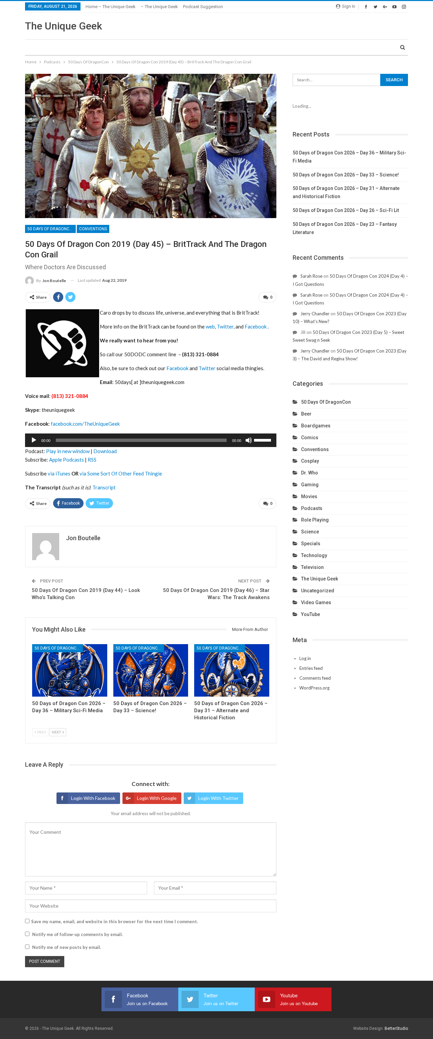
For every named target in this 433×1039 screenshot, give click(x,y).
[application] (150, 440)
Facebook (256, 326)
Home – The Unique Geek (111, 6)
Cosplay (310, 461)
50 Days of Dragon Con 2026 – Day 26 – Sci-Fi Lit (346, 210)
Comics (309, 437)
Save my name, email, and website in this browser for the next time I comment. (114, 921)
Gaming (310, 484)
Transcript (104, 487)
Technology (314, 555)
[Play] (33, 440)
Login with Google (157, 798)
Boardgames (316, 425)
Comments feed (315, 678)
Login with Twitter (218, 798)
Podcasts (311, 508)
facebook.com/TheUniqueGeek (85, 424)
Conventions (93, 229)
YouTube (310, 614)
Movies (309, 496)
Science (310, 531)
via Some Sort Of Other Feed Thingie (120, 473)
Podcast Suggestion (203, 6)
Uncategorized (317, 590)
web (210, 326)
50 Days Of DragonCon (51, 229)
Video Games (316, 602)
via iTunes (59, 473)
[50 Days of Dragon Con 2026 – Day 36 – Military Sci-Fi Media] (69, 670)
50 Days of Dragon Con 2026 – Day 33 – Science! (346, 174)
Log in (305, 658)
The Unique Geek (63, 26)
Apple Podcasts (66, 460)
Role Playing (315, 520)
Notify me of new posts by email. (66, 947)
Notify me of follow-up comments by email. (77, 934)
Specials (310, 543)
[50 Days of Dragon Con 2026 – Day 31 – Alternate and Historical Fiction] (231, 670)
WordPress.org (314, 688)
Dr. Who (309, 472)
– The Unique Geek (159, 6)
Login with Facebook (93, 798)
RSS (92, 460)
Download (105, 451)
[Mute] (248, 440)
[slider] (263, 439)
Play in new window (68, 451)
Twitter (225, 326)
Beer (306, 414)
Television (312, 567)
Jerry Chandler (314, 313)
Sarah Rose (311, 276)
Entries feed (311, 668)
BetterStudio (396, 1028)
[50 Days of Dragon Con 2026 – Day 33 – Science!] (150, 670)
